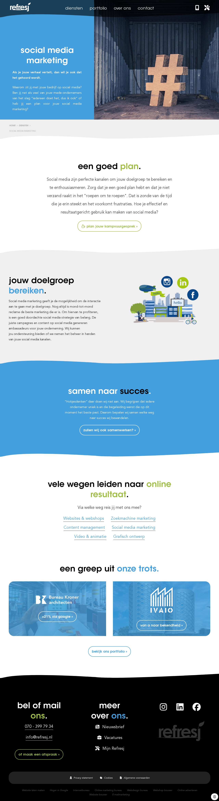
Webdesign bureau (137, 790)
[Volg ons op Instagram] (163, 709)
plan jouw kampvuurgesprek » (112, 226)
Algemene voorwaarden (136, 778)
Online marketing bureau (108, 790)
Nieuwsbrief (112, 727)
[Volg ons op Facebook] (196, 709)
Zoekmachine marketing (133, 519)
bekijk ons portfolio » (109, 651)
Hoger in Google (59, 790)
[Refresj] (20, 11)
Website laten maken (33, 790)
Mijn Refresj (112, 749)
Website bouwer (98, 794)
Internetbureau (81, 790)
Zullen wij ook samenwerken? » (109, 430)
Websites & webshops (83, 519)
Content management (84, 528)
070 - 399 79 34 (39, 727)
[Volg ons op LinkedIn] (180, 709)
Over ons (122, 8)
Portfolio (98, 8)
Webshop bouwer (162, 790)
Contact (146, 8)
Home (12, 126)
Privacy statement (82, 778)
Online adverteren (187, 790)
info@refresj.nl (39, 737)
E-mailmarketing (121, 794)
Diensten (74, 8)
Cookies (108, 778)
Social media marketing (133, 528)
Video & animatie (90, 537)
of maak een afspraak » (39, 754)
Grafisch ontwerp (129, 537)
